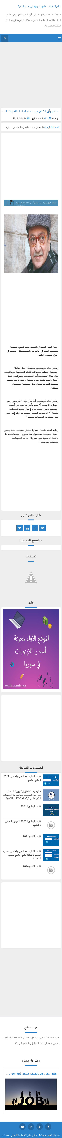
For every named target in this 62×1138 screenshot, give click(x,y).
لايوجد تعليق (37, 118)
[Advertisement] (31, 77)
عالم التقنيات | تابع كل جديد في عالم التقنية (39, 6)
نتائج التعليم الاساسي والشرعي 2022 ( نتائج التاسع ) (22, 777)
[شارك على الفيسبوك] (35, 528)
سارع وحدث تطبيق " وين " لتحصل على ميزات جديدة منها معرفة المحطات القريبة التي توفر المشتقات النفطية (22, 794)
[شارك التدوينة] (27, 528)
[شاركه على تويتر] (42, 528)
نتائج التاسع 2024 (32, 866)
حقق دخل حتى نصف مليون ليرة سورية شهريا (28, 1073)
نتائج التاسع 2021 (32, 836)
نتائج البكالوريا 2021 (31, 806)
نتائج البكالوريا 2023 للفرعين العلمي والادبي (23, 822)
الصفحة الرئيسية (52, 127)
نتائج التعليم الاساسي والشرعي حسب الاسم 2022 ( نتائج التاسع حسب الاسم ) (22, 854)
